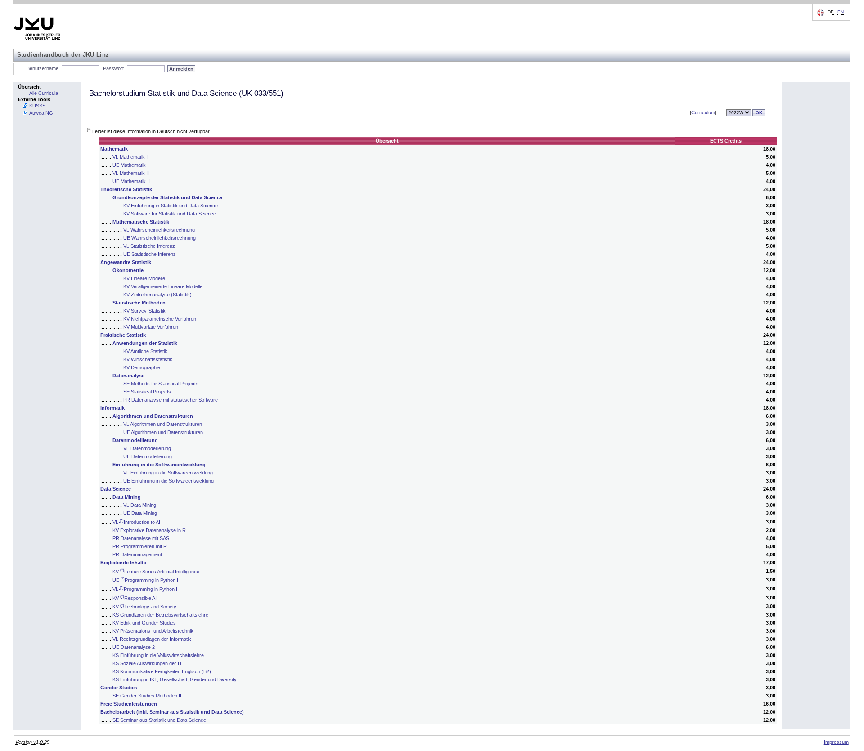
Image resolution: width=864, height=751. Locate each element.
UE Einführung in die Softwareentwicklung (168, 480)
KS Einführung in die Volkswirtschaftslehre (158, 655)
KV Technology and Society (144, 606)
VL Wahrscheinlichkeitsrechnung (159, 229)
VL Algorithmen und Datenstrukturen (162, 424)
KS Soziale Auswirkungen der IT (147, 663)
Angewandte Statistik (125, 262)
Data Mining (126, 497)
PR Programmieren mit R (139, 546)
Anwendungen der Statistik (144, 343)
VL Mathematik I (130, 157)
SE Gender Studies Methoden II (146, 695)
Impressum (836, 742)
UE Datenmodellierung (147, 456)
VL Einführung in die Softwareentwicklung (168, 472)
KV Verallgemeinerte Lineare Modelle (162, 286)
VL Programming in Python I (144, 589)
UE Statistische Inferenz (149, 254)
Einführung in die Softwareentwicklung (159, 464)
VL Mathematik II (130, 173)
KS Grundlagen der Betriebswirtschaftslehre (160, 614)
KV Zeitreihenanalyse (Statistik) (157, 294)
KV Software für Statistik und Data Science (169, 213)
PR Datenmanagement (137, 554)
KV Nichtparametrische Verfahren (159, 319)
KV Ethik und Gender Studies (144, 623)
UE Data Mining (140, 513)
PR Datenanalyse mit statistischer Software (170, 399)
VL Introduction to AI (136, 522)
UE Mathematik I (130, 165)
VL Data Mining (139, 505)
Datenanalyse (128, 375)
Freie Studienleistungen (128, 703)
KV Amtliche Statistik (145, 351)
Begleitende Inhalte (123, 562)
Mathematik (114, 149)
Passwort (113, 68)
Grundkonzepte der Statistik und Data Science (167, 197)
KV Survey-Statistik (144, 310)
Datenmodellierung (135, 440)
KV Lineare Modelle (144, 278)
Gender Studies (118, 687)
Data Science (115, 489)
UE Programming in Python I (145, 580)
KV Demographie (141, 367)
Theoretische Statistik (126, 189)
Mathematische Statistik (140, 221)
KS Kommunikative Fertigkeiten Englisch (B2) (161, 671)
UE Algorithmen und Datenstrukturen (163, 432)
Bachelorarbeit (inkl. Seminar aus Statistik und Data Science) (172, 712)
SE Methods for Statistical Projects (160, 383)
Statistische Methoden (139, 302)
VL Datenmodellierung (147, 448)
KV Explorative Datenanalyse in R (149, 530)
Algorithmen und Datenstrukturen (152, 416)
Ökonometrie (128, 270)
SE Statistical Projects (147, 391)
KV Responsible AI (134, 598)
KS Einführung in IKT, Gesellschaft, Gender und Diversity (174, 679)
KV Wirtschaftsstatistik (147, 359)
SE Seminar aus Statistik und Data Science (159, 720)
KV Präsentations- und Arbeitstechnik (153, 631)
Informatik (112, 408)
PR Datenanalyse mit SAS (140, 538)
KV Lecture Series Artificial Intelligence (155, 571)
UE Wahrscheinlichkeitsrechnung (159, 238)
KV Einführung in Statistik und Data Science (170, 205)
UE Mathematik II (131, 181)
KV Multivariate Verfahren (150, 327)
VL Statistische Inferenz (149, 246)
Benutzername (42, 68)
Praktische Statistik (123, 335)
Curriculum (703, 112)
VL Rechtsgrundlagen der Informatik (151, 639)
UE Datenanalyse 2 (133, 647)
